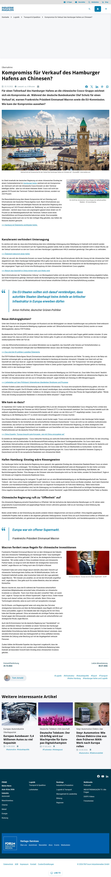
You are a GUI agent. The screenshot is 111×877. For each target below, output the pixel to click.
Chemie (4, 805)
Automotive (11, 750)
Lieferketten (33, 790)
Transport (103, 676)
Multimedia (88, 782)
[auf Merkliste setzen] (38, 86)
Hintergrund (57, 750)
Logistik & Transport (64, 790)
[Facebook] (98, 776)
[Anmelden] (98, 9)
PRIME (4, 782)
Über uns (23, 845)
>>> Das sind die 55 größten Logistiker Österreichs (21, 352)
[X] (92, 87)
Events (56, 845)
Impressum (24, 864)
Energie (4, 814)
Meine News (6, 786)
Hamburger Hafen (30, 183)
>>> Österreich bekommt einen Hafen (16, 254)
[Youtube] (102, 776)
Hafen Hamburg (74, 678)
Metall (4, 809)
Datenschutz (8, 864)
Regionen (60, 803)
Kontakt (33, 864)
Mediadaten (65, 845)
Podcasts (87, 785)
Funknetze (47, 750)
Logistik (16, 17)
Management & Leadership (66, 794)
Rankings (60, 782)
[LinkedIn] (97, 87)
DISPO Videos (89, 797)
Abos (50, 845)
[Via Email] (102, 87)
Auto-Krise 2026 (8, 789)
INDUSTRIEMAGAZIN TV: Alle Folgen (95, 791)
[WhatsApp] (107, 87)
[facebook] (86, 87)
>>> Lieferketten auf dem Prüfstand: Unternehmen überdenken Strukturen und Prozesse (35, 382)
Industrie (5, 793)
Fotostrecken (89, 801)
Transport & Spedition (32, 17)
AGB (16, 864)
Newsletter (43, 845)
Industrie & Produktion (64, 785)
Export (94, 676)
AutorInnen (33, 845)
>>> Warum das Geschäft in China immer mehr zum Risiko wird (26, 271)
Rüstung (5, 818)
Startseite (5, 17)
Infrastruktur (69, 676)
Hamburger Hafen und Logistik (95, 678)
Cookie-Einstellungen (46, 864)
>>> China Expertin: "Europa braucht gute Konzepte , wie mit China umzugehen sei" (33, 434)
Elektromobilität (96, 753)
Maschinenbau (7, 801)
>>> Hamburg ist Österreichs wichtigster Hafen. (20, 225)
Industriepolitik (82, 676)
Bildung (59, 798)
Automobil (6, 796)
